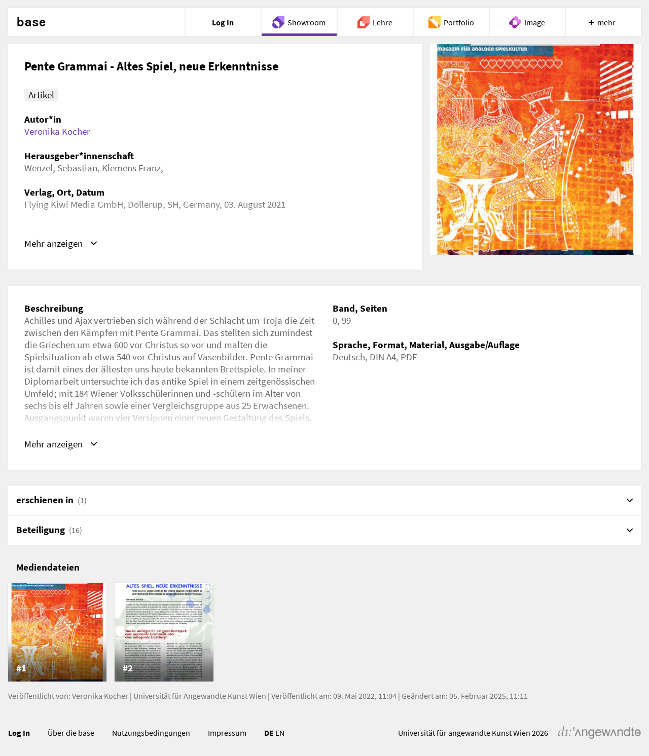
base (31, 22)
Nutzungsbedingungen (151, 733)
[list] (324, 632)
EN (279, 733)
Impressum (227, 733)
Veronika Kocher (57, 131)
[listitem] (57, 632)
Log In (19, 733)
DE (269, 733)
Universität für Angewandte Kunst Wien (199, 696)
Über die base (71, 733)
